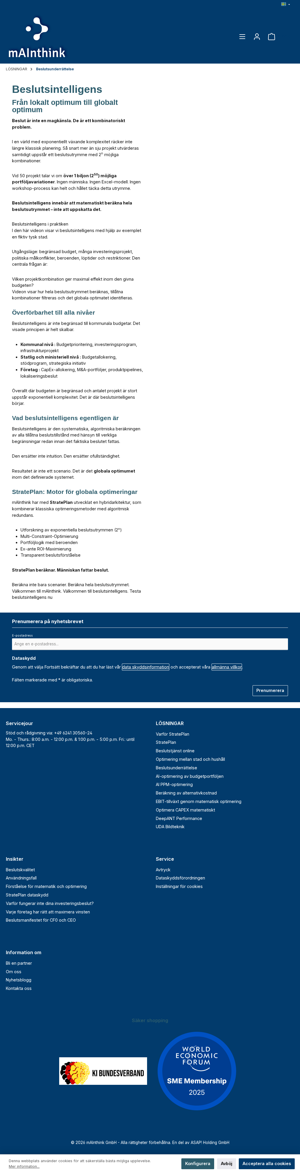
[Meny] (242, 36)
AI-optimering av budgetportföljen (190, 776)
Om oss (13, 971)
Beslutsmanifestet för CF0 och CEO (41, 920)
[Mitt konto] (257, 36)
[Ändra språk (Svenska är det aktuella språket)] (285, 4)
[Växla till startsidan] (38, 36)
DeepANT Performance (179, 818)
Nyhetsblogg (18, 979)
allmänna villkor (227, 666)
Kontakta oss (19, 988)
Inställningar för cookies (179, 886)
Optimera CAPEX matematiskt (185, 809)
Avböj (226, 1163)
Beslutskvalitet (20, 869)
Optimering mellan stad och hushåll (190, 759)
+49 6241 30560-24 (73, 732)
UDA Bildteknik (170, 826)
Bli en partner (19, 963)
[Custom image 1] (103, 1071)
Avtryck (163, 869)
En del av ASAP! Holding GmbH (200, 1142)
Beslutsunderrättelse (176, 767)
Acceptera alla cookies (267, 1163)
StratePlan (166, 742)
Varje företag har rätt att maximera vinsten (48, 911)
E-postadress (23, 635)
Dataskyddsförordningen (180, 877)
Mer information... (24, 1166)
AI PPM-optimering (174, 784)
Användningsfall (21, 877)
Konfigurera (197, 1163)
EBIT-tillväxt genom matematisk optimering (198, 801)
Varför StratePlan (172, 734)
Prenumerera (270, 690)
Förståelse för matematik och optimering (46, 886)
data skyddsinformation (145, 666)
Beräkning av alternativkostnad (186, 792)
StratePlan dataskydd (27, 894)
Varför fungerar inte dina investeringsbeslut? (50, 903)
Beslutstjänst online (175, 750)
